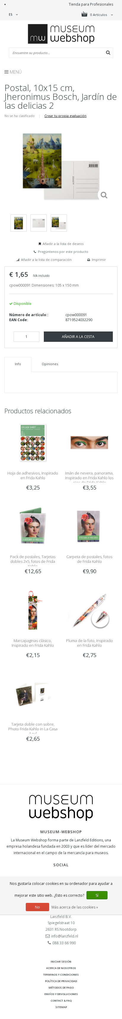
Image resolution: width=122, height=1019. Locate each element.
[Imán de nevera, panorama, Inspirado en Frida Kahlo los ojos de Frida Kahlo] (89, 442)
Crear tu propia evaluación (65, 115)
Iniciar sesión (61, 961)
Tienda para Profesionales (91, 4)
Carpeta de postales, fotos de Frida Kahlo (89, 559)
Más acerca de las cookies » (75, 907)
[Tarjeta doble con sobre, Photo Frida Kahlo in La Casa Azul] (32, 693)
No (37, 907)
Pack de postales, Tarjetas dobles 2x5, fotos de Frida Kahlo (32, 561)
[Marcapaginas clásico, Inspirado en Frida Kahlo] (32, 609)
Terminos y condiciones (61, 974)
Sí (97, 895)
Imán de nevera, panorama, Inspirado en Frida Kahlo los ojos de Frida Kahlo (89, 477)
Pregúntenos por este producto (63, 251)
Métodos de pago (61, 987)
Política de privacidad (61, 981)
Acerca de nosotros (61, 968)
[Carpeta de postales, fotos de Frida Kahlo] (89, 526)
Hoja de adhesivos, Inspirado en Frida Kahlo (32, 475)
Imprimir (99, 259)
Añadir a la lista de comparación (46, 259)
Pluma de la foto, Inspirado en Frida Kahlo (89, 643)
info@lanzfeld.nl (64, 936)
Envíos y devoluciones (61, 994)
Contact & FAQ (61, 1000)
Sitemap (61, 1007)
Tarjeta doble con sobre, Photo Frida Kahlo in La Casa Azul (32, 728)
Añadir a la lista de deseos (63, 243)
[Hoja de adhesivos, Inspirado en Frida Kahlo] (32, 442)
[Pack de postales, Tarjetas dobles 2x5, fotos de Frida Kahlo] (32, 526)
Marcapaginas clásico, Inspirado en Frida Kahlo (33, 643)
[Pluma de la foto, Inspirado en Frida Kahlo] (89, 609)
